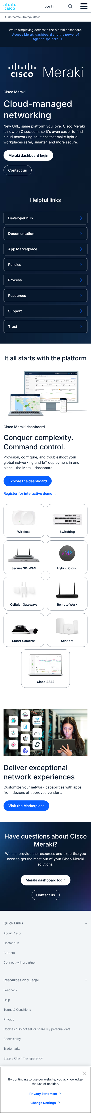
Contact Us (11, 943)
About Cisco (12, 933)
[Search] (70, 6)
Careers (9, 953)
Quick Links (13, 923)
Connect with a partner (20, 962)
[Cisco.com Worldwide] (10, 6)
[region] (45, 1090)
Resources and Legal (21, 980)
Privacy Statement (43, 1094)
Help (7, 1000)
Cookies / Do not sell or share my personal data (37, 1029)
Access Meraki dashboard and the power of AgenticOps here (45, 37)
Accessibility (12, 1039)
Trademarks (12, 1048)
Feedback (10, 990)
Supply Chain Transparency (23, 1058)
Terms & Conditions (17, 1009)
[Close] (84, 1073)
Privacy (9, 1019)
